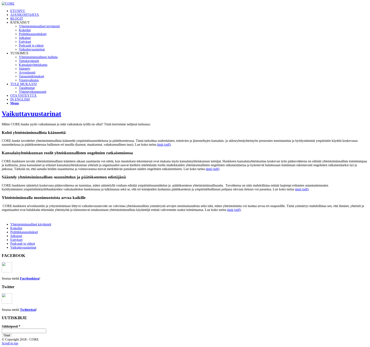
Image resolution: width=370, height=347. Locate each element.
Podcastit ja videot (22, 243)
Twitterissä (28, 309)
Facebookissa (29, 278)
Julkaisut (16, 236)
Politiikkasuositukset (24, 232)
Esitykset (16, 240)
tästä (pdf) (164, 144)
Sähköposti (11, 326)
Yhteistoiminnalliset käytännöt (30, 224)
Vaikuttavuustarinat (31, 113)
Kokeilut (16, 228)
